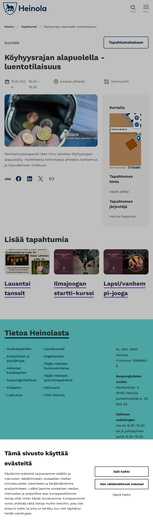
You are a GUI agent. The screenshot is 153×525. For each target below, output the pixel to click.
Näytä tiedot (122, 494)
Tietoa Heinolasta (36, 332)
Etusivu (9, 26)
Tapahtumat (29, 26)
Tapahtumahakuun (126, 42)
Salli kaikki (121, 471)
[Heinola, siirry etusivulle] (24, 8)
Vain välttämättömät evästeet (122, 484)
